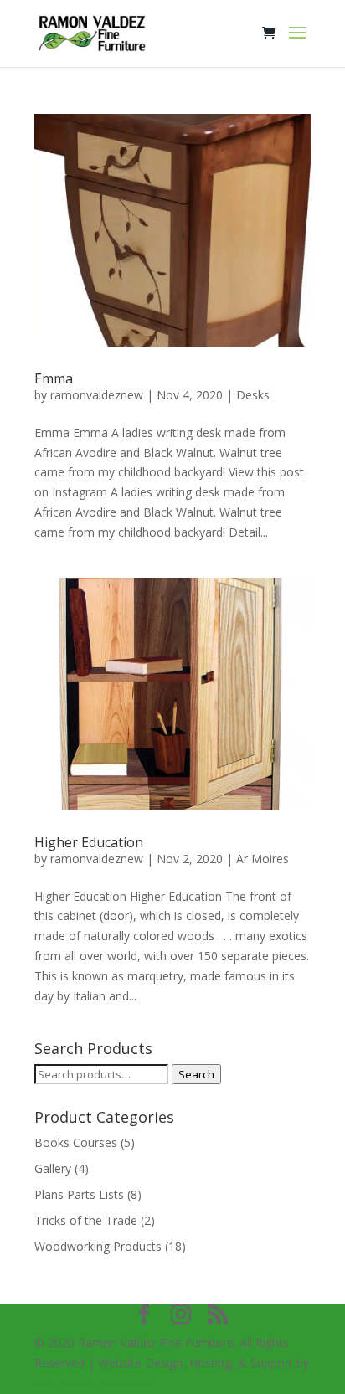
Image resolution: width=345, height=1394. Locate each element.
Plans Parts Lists (79, 1194)
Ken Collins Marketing (93, 1383)
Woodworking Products (98, 1246)
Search (196, 1074)
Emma (53, 378)
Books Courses (75, 1142)
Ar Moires (262, 859)
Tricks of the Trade (85, 1220)
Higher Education (88, 842)
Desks (253, 395)
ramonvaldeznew (96, 395)
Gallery (52, 1168)
